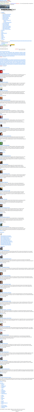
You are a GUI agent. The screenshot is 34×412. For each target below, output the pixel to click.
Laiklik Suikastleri (4, 393)
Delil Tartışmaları (4, 405)
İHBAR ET (8, 0)
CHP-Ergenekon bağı (6, 23)
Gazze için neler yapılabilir (7, 27)
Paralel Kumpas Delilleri (7, 22)
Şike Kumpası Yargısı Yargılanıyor (6, 244)
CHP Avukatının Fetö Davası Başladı (6, 240)
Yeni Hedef (3, 392)
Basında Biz (2, 0)
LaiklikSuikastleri (26, 40)
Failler (2, 38)
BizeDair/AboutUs (4, 33)
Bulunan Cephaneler (6, 18)
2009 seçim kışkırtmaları (6, 16)
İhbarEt (2, 35)
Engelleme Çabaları (6, 17)
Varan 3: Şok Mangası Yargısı (5, 239)
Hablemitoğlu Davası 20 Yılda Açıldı (6, 236)
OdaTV (5, 21)
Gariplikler (3, 39)
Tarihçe (2, 36)
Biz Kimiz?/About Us (4, 402)
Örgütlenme (19, 40)
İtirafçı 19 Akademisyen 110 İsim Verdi (7, 241)
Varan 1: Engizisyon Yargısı (5, 237)
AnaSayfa (2, 12)
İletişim (5, 0)
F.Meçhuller (3, 37)
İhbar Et (2, 400)
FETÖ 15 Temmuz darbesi (7, 29)
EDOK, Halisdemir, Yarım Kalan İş (6, 235)
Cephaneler (3, 407)
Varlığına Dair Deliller (4, 42)
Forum (2, 32)
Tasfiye (30, 40)
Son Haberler (2, 232)
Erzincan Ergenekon (6, 24)
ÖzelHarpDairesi (14, 40)
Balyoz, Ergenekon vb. (7, 20)
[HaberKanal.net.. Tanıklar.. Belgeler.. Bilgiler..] (8, 10)
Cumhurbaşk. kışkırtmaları (7, 14)
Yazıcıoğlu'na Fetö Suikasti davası (6, 243)
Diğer (2, 34)
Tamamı (1, 77)
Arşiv (2, 31)
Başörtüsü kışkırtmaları (6, 15)
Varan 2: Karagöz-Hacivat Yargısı (6, 238)
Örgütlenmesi (3, 391)
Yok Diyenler (3, 43)
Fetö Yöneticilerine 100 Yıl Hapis (6, 242)
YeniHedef (22, 40)
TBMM (11, 40)
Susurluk (1, 44)
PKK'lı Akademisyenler (6, 28)
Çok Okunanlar (2, 246)
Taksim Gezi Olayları (6, 25)
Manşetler (3, 30)
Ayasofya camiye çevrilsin (7, 26)
